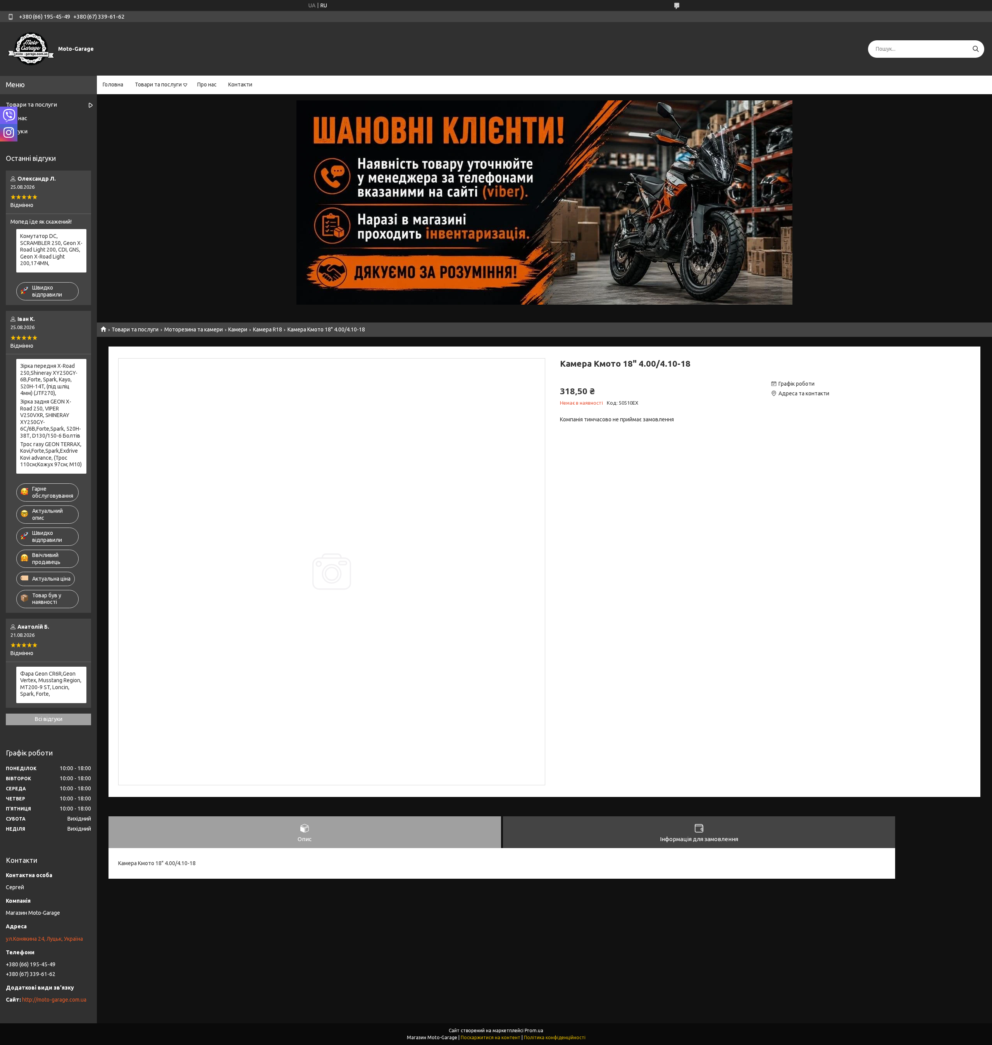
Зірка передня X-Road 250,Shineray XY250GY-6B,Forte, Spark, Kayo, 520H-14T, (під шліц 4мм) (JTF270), (49, 379)
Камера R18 (267, 329)
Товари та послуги (158, 84)
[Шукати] (975, 49)
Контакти (240, 84)
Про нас (207, 84)
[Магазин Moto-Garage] (31, 48)
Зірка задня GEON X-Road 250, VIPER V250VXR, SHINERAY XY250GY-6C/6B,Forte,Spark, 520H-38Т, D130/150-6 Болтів (50, 418)
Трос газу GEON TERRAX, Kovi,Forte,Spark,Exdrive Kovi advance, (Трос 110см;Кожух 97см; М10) (51, 454)
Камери (237, 329)
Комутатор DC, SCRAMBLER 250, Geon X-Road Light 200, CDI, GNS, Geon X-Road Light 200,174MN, (51, 249)
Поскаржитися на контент (490, 1037)
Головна (113, 84)
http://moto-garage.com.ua (54, 1000)
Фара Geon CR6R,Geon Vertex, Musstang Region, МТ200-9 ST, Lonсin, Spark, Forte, (50, 684)
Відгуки (17, 131)
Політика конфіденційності (555, 1037)
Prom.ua (534, 1030)
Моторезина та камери (193, 329)
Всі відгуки (48, 719)
